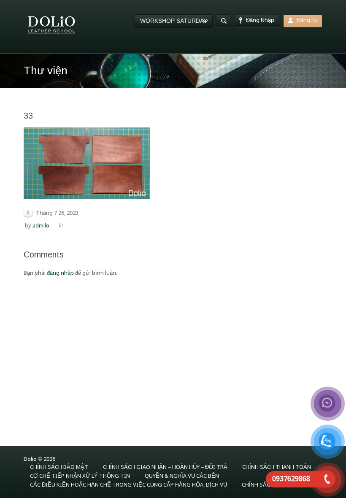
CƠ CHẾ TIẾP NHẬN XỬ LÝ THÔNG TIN (80, 476)
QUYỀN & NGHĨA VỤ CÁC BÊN (182, 476)
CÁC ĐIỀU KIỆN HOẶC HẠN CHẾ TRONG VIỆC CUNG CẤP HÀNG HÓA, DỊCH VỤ (128, 485)
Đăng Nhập (260, 20)
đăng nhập (60, 273)
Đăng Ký (307, 20)
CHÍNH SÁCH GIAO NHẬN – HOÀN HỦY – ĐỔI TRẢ (165, 467)
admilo (40, 226)
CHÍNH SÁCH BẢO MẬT (59, 467)
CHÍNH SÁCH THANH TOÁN (276, 467)
